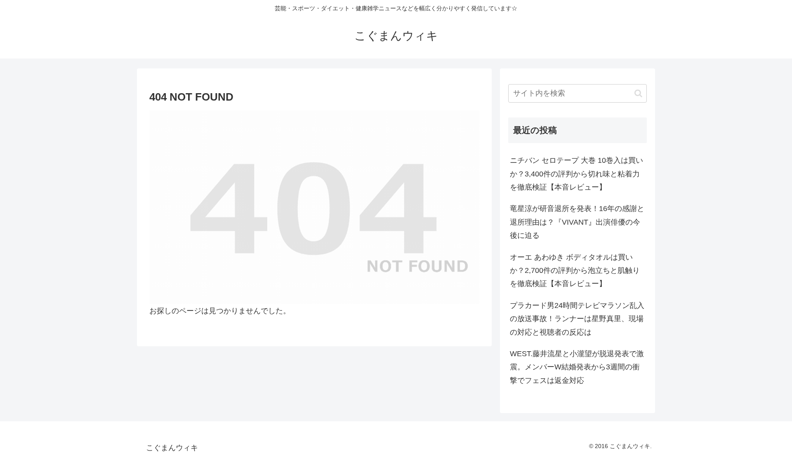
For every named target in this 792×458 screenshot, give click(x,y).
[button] (638, 93)
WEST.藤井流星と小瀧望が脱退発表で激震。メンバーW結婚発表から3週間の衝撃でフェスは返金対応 (577, 367)
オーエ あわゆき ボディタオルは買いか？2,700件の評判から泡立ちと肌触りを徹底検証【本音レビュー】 (575, 270)
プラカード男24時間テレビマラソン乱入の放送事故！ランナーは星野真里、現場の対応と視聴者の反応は (577, 318)
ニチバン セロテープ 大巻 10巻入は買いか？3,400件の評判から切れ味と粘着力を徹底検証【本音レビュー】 (576, 173)
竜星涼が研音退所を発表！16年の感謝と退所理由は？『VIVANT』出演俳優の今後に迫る (577, 222)
